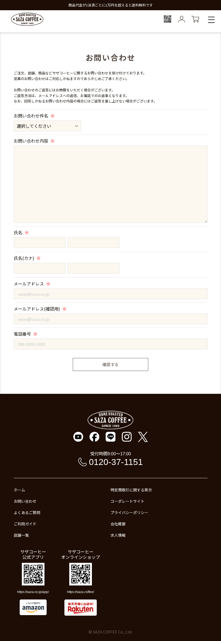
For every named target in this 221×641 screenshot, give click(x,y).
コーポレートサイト (127, 501)
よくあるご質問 (27, 512)
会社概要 (118, 524)
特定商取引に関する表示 (131, 490)
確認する (110, 364)
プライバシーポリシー (129, 512)
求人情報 (118, 535)
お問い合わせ (25, 501)
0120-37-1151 (116, 462)
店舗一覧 (21, 535)
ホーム (19, 490)
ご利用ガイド (25, 524)
